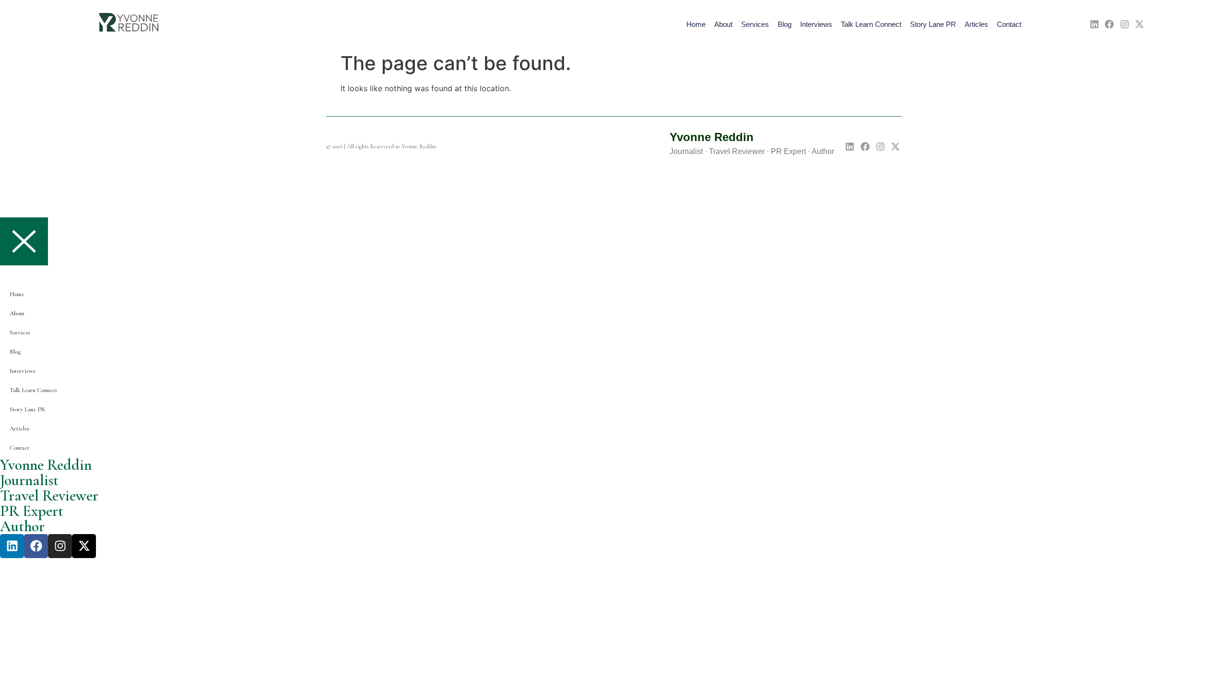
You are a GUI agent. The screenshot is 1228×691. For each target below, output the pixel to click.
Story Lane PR (933, 24)
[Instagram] (1124, 24)
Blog (784, 24)
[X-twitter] (1140, 24)
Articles (976, 24)
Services (755, 24)
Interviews (816, 24)
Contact (1009, 24)
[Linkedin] (1094, 24)
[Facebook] (1109, 24)
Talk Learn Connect (871, 24)
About (723, 24)
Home (696, 24)
